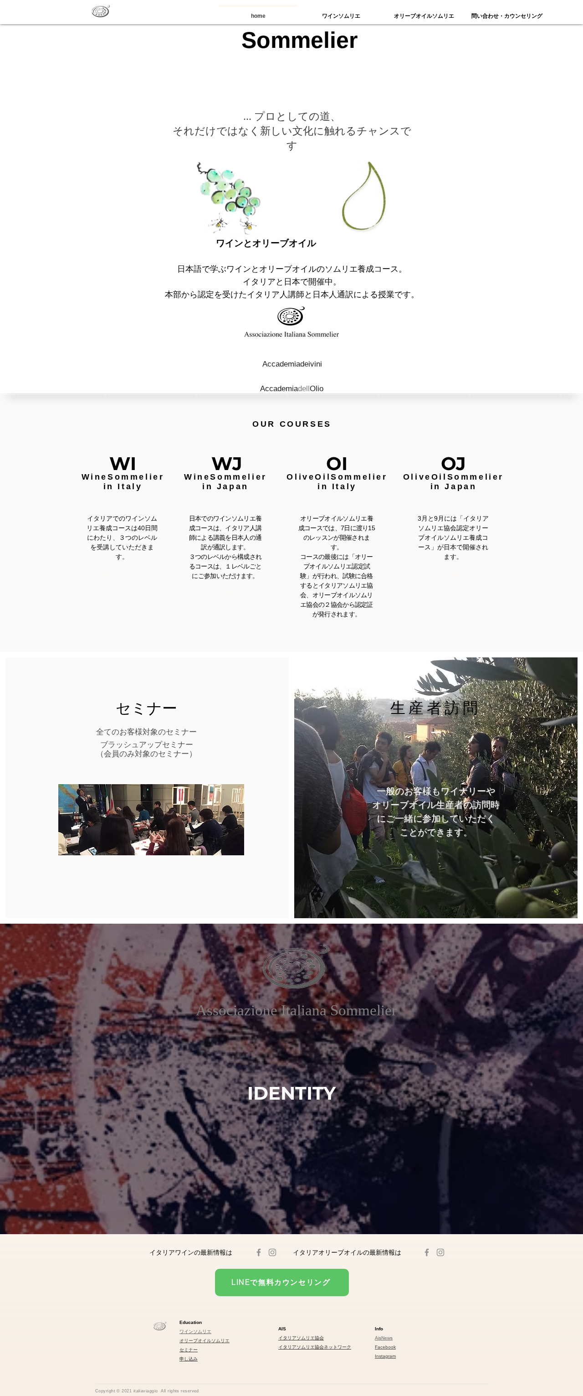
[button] (146, 708)
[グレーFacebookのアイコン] (259, 1252)
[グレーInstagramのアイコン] (272, 1252)
